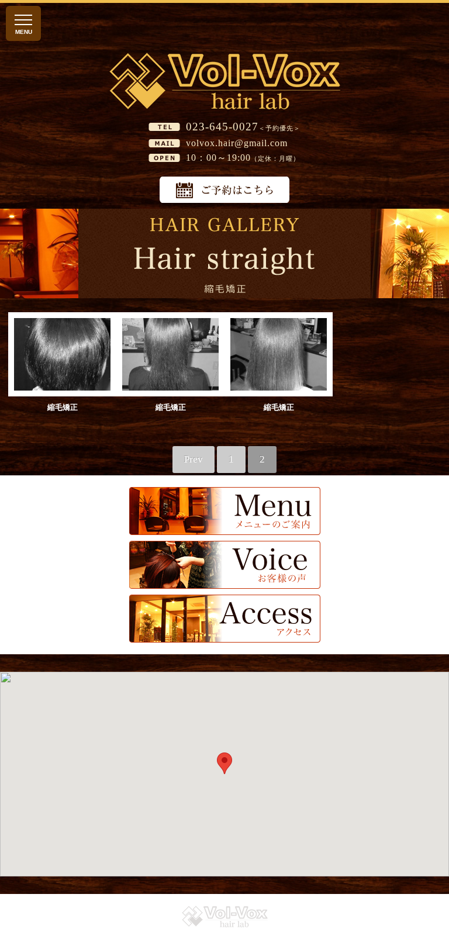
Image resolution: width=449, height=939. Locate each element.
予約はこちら (224, 190)
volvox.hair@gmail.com (237, 143)
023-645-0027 (222, 126)
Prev (193, 459)
